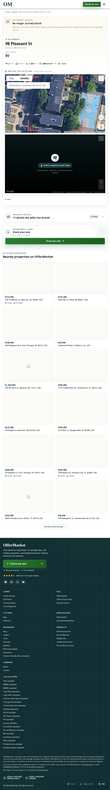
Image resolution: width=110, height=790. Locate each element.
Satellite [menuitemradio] (24, 78)
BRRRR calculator (10, 684)
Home (8, 12)
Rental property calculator (13, 747)
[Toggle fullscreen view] (101, 78)
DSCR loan (7, 599)
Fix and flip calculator (11, 726)
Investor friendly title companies (16, 656)
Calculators (10, 677)
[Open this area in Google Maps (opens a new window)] (10, 131)
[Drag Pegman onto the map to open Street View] (101, 127)
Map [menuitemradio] (11, 78)
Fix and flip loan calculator (13, 730)
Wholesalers (62, 617)
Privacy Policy (43, 770)
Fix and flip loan (9, 606)
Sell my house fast (64, 599)
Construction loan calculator (14, 705)
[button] (55, 163)
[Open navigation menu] (104, 4)
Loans (6, 592)
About (5, 667)
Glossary (7, 642)
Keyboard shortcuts (70, 132)
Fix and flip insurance (65, 645)
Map (5, 617)
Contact (6, 670)
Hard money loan (64, 631)
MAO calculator (9, 740)
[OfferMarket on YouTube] (23, 582)
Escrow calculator (10, 723)
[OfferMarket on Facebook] (5, 582)
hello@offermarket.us (11, 767)
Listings (14, 12)
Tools (5, 638)
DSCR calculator (9, 712)
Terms (102, 132)
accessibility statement (35, 767)
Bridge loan (61, 638)
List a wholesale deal (65, 620)
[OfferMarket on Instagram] (11, 582)
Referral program (10, 649)
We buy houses (63, 603)
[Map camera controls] (101, 117)
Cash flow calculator (11, 691)
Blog (5, 631)
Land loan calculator (11, 737)
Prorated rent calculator (13, 744)
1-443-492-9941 (87, 765)
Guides (6, 635)
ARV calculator (9, 681)
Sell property (62, 596)
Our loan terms (9, 603)
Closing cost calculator (12, 702)
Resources (8, 627)
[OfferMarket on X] (17, 582)
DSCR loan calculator (11, 716)
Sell (59, 592)
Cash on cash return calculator (15, 698)
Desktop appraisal (10, 709)
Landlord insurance (65, 642)
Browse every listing (54, 526)
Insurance (7, 652)
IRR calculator (8, 733)
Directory (7, 620)
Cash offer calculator (11, 695)
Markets (6, 645)
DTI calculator (8, 719)
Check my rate (92, 4)
